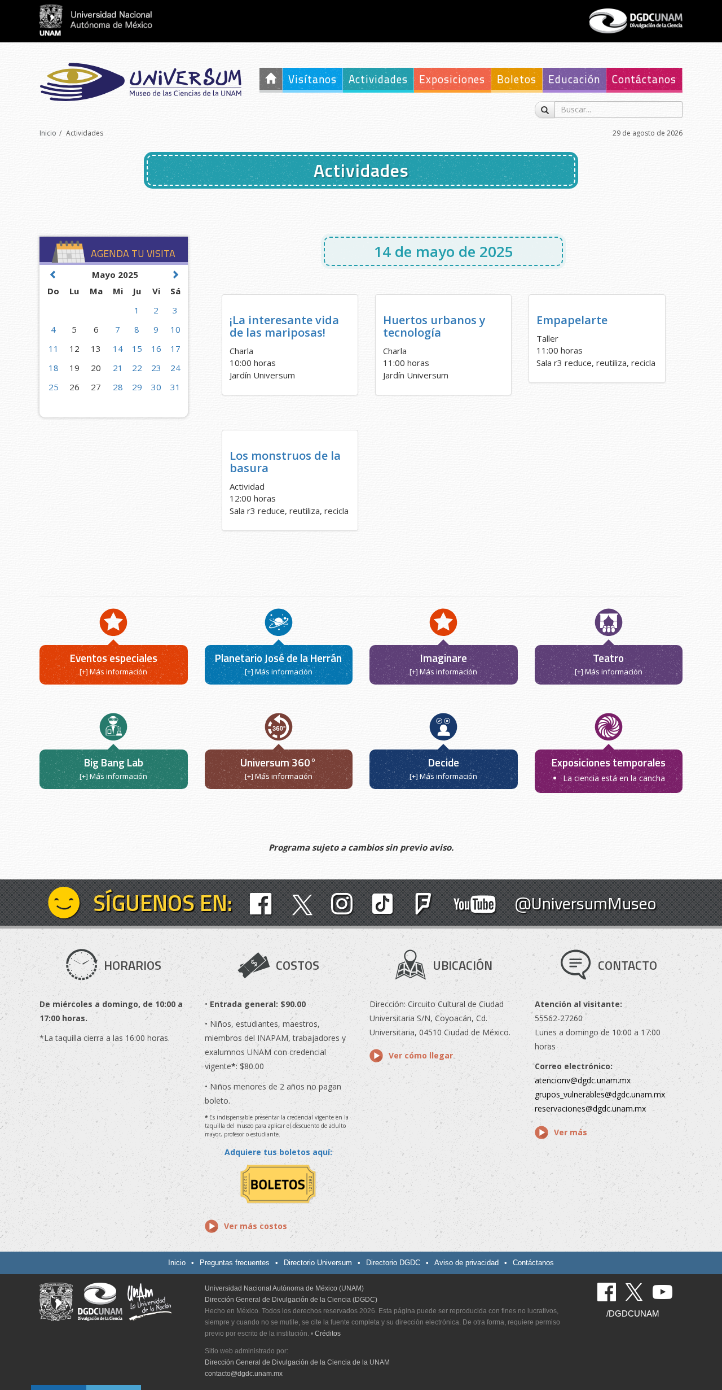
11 (54, 348)
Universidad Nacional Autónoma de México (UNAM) (284, 1288)
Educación (574, 79)
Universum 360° (278, 762)
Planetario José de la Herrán (278, 658)
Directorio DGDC (393, 1262)
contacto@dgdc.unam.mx (244, 1374)
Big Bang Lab (113, 762)
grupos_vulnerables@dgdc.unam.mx (600, 1094)
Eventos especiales (113, 658)
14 (118, 348)
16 (156, 348)
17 (175, 348)
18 (54, 367)
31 (175, 387)
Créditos (328, 1333)
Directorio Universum (318, 1262)
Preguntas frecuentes (235, 1262)
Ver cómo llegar (421, 1055)
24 (175, 367)
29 (137, 387)
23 (156, 367)
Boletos (516, 79)
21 (118, 367)
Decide (443, 762)
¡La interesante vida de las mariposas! (284, 326)
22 (137, 367)
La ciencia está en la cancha (614, 778)
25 (54, 387)
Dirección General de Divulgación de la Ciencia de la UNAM (297, 1362)
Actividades (378, 79)
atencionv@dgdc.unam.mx (583, 1080)
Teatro (608, 658)
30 (156, 387)
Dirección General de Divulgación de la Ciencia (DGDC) (291, 1300)
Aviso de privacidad (466, 1262)
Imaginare (443, 658)
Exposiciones (452, 79)
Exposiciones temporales (609, 762)
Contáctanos (644, 79)
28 (118, 387)
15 (137, 348)
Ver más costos (255, 1226)
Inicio (47, 133)
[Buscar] (545, 109)
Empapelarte (571, 320)
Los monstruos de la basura (285, 462)
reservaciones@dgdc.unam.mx (590, 1108)
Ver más (570, 1132)
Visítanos (312, 79)
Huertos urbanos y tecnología (434, 326)
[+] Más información (113, 671)
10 (175, 329)
